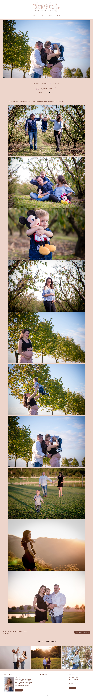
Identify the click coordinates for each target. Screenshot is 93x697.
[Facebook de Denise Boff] (69, 683)
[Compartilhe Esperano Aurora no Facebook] (3, 633)
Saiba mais (19, 690)
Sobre (50, 15)
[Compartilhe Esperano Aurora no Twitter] (5, 633)
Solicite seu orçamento (82, 632)
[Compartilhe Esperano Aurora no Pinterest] (8, 633)
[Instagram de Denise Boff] (72, 683)
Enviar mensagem (74, 679)
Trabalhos (42, 15)
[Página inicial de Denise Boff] (46, 7)
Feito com (47, 695)
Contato (58, 15)
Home (34, 15)
